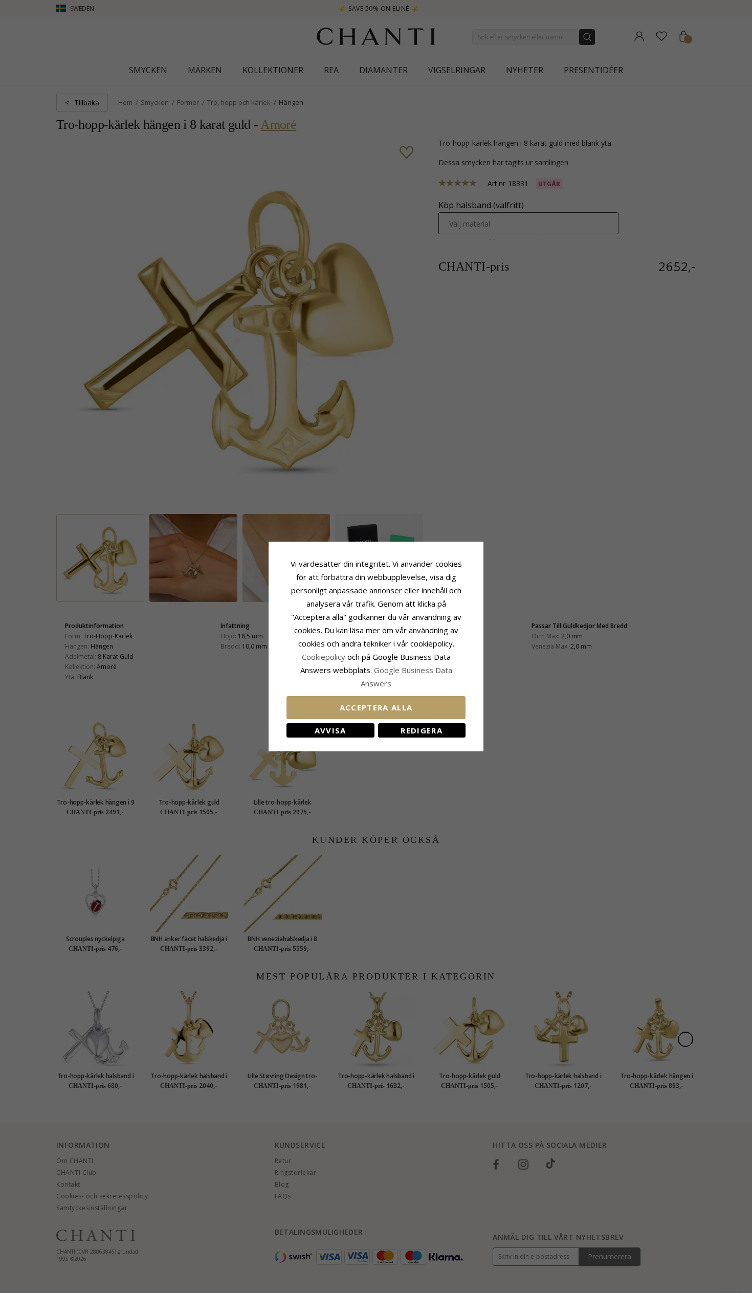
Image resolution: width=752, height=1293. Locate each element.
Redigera (422, 730)
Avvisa (330, 730)
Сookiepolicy (324, 657)
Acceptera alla (376, 707)
